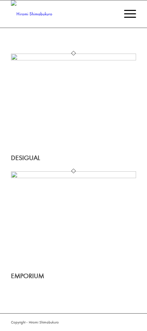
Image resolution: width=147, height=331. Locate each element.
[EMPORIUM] (73, 176)
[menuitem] (126, 14)
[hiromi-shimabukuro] (61, 14)
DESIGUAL (25, 158)
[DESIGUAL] (73, 58)
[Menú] (126, 14)
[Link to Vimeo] (131, 322)
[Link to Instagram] (121, 322)
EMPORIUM (27, 276)
